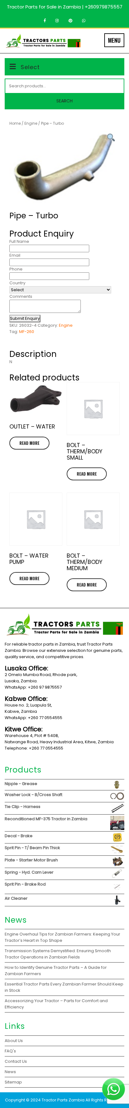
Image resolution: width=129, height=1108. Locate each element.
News (10, 1072)
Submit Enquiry (25, 318)
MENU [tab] (114, 40)
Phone (16, 269)
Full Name (19, 241)
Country (17, 283)
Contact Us (16, 1061)
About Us (14, 1041)
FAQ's (10, 1051)
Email (14, 255)
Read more (29, 443)
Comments (20, 296)
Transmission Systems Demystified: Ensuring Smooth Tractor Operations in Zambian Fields (58, 954)
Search (64, 101)
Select (30, 67)
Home (15, 123)
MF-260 (26, 332)
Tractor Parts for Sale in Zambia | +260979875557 (64, 6)
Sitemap (13, 1082)
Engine (30, 123)
